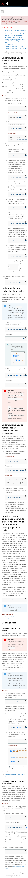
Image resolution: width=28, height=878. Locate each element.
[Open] (2, 12)
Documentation (6, 27)
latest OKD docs (16, 23)
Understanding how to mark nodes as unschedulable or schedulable (16, 34)
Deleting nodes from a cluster (15, 46)
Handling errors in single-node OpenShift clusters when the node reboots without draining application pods (15, 40)
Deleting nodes (9, 44)
